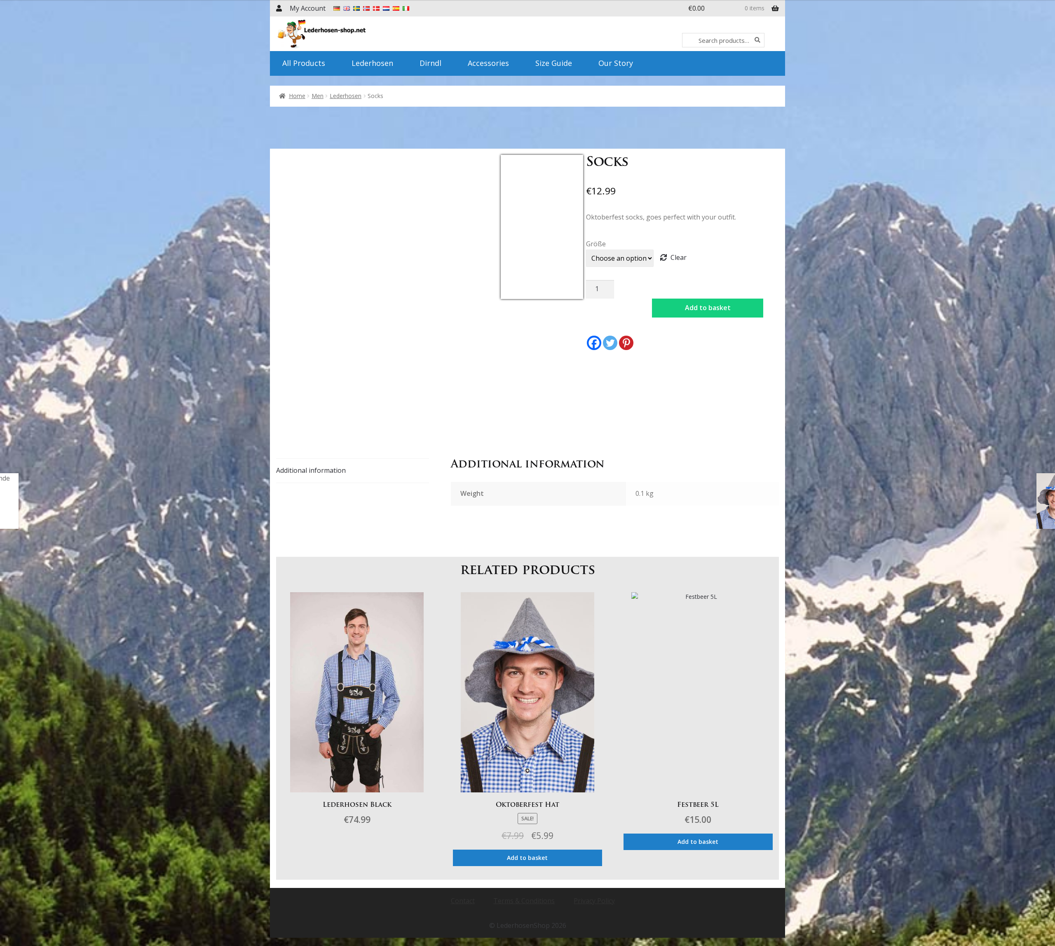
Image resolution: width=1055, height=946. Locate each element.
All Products (303, 63)
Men (318, 96)
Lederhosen (372, 63)
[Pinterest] (626, 343)
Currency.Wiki (560, 294)
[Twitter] (610, 343)
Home (297, 96)
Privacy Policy (594, 900)
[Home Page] (345, 33)
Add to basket (708, 307)
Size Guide (553, 63)
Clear (679, 257)
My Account (308, 8)
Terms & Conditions (524, 900)
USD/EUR (519, 294)
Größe (596, 243)
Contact (463, 900)
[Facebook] (594, 343)
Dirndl (430, 63)
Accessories (488, 63)
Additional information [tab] (311, 470)
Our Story (615, 63)
